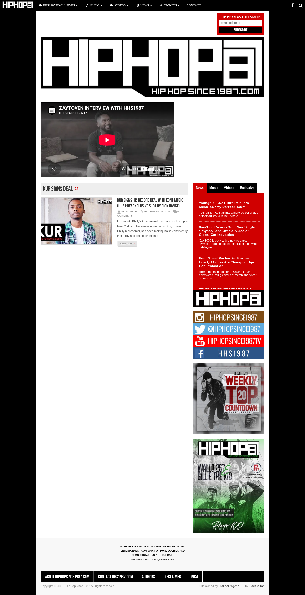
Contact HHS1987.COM (115, 577)
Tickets (170, 5)
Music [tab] (213, 188)
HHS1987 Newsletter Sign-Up (241, 17)
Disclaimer (172, 577)
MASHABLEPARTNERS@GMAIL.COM (152, 559)
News (144, 5)
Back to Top (256, 586)
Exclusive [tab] (247, 188)
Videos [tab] (229, 188)
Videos (120, 5)
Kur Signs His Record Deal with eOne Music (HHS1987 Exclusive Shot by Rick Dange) (150, 203)
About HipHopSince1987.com (67, 577)
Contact (194, 5)
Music (94, 5)
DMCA (194, 577)
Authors (148, 577)
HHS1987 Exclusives (59, 5)
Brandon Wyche (229, 586)
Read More (127, 243)
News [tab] (200, 187)
